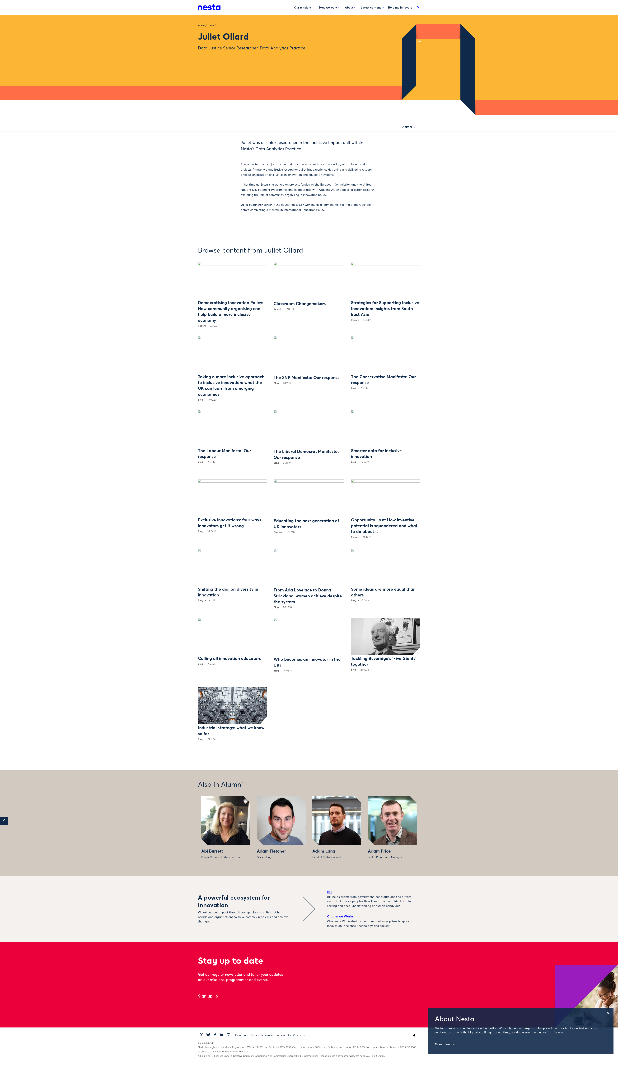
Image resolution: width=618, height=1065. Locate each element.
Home (201, 25)
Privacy (255, 1035)
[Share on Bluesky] (224, 168)
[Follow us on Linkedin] (221, 1034)
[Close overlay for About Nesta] (609, 1012)
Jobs (245, 1035)
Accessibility (284, 1035)
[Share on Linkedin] (224, 162)
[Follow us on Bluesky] (208, 1034)
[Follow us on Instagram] (228, 1034)
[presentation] (4, 821)
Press (238, 1035)
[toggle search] (418, 8)
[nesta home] (209, 7)
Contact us (299, 1035)
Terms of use (268, 1035)
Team (211, 25)
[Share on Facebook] (224, 155)
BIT (329, 892)
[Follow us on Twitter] (201, 1034)
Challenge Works (340, 916)
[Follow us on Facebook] (215, 1034)
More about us (444, 1044)
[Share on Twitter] (224, 148)
